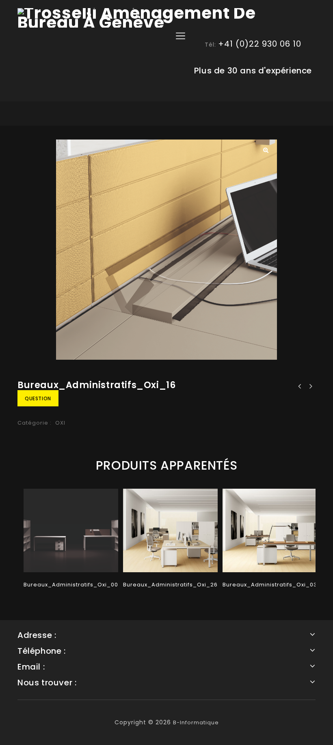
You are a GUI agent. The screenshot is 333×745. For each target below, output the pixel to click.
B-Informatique (196, 722)
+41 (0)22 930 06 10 (259, 43)
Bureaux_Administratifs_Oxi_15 (310, 386)
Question (38, 398)
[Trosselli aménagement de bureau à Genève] (166, 18)
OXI (60, 423)
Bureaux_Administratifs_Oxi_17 (299, 386)
